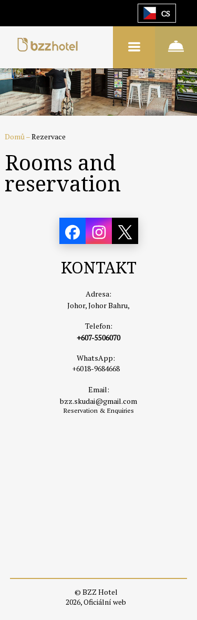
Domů (15, 136)
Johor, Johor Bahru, (98, 305)
